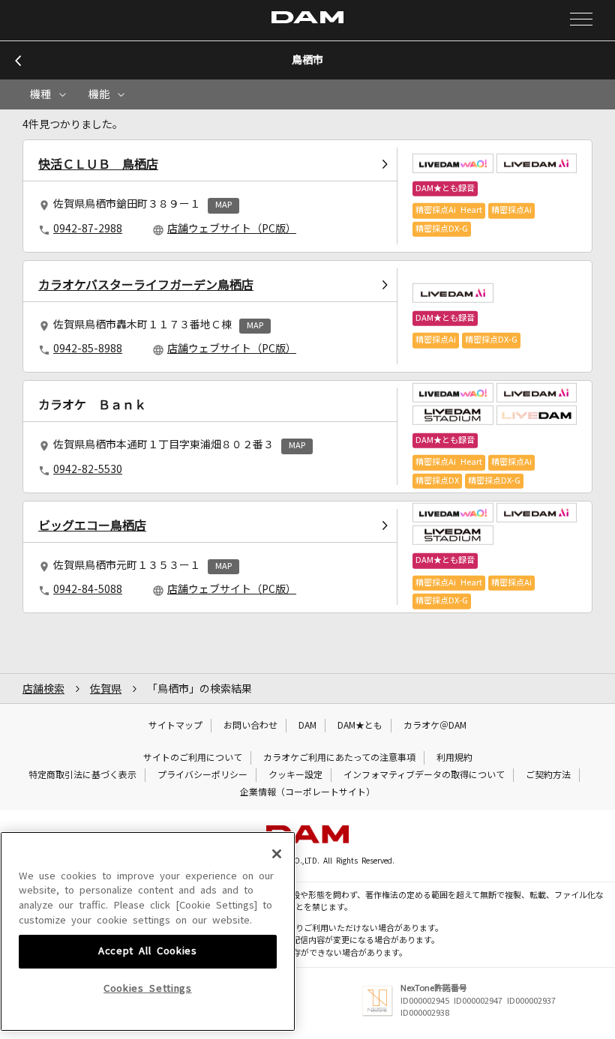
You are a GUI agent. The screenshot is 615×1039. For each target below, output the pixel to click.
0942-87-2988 (87, 228)
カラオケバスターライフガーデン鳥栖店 (146, 285)
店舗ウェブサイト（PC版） (231, 228)
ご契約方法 (548, 775)
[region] (148, 931)
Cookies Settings (148, 988)
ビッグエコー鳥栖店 (92, 525)
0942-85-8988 (87, 348)
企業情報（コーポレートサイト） (307, 792)
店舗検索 (43, 689)
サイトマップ (175, 725)
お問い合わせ (251, 725)
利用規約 (454, 757)
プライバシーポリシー (203, 775)
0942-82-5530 (87, 469)
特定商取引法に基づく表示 (82, 775)
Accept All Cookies (147, 951)
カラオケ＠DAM (435, 725)
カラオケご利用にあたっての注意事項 (339, 757)
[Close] (276, 853)
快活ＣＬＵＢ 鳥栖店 (98, 164)
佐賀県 (106, 689)
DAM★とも (360, 725)
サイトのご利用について (192, 757)
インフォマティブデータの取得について (424, 775)
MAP (223, 205)
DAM (307, 725)
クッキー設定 (295, 775)
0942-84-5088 (87, 589)
